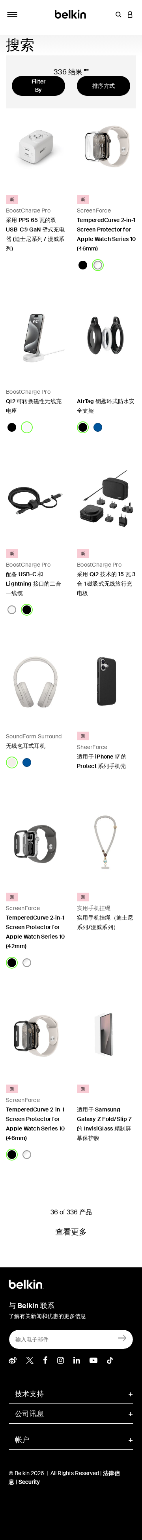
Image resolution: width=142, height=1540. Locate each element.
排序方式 (103, 85)
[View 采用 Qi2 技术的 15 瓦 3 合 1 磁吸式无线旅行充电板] (106, 500)
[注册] (122, 1337)
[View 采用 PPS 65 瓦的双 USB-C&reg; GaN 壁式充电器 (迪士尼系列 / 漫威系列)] (35, 146)
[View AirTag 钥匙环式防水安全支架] (106, 338)
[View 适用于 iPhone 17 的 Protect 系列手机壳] (106, 682)
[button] (118, 14)
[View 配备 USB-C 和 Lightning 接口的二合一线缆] (35, 500)
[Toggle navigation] (12, 14)
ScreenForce (94, 210)
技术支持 (29, 1394)
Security (29, 1481)
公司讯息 (29, 1414)
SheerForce (92, 747)
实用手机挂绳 (94, 908)
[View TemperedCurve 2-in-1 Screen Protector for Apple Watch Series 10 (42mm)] (35, 843)
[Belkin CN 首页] (71, 13)
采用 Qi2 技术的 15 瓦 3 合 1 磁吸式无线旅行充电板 (106, 584)
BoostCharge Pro (28, 210)
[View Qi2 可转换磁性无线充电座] (35, 338)
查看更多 (71, 1232)
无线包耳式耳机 (26, 745)
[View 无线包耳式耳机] (35, 682)
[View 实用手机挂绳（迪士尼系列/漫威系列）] (106, 843)
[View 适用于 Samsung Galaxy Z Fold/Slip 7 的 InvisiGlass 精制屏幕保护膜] (106, 1035)
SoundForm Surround (34, 736)
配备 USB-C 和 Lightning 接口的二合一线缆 (33, 584)
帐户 (22, 1440)
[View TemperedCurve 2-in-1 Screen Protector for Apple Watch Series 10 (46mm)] (106, 146)
